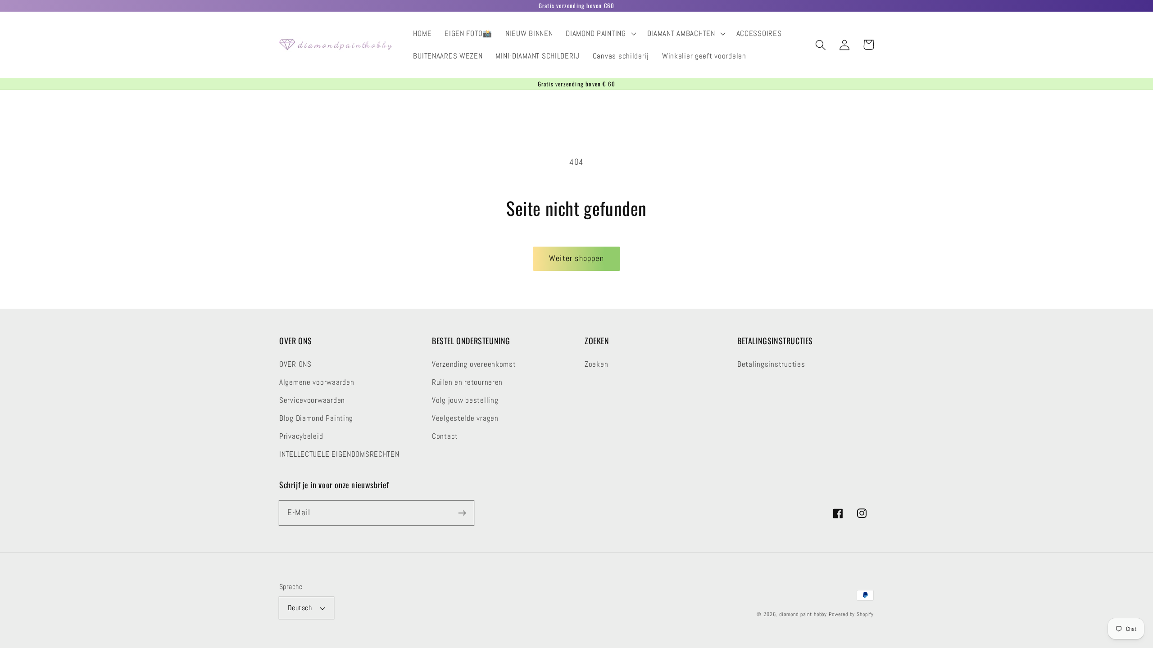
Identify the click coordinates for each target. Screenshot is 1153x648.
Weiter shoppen (576, 258)
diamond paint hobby (803, 614)
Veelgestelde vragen (465, 418)
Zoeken (596, 364)
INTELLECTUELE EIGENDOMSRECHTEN (339, 454)
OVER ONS (295, 364)
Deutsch (300, 607)
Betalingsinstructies (771, 364)
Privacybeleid (301, 436)
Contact (445, 436)
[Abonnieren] (462, 513)
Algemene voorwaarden (316, 382)
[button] (599, 33)
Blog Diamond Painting (316, 418)
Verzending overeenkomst (474, 364)
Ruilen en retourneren (467, 382)
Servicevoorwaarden (312, 400)
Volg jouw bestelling (465, 400)
